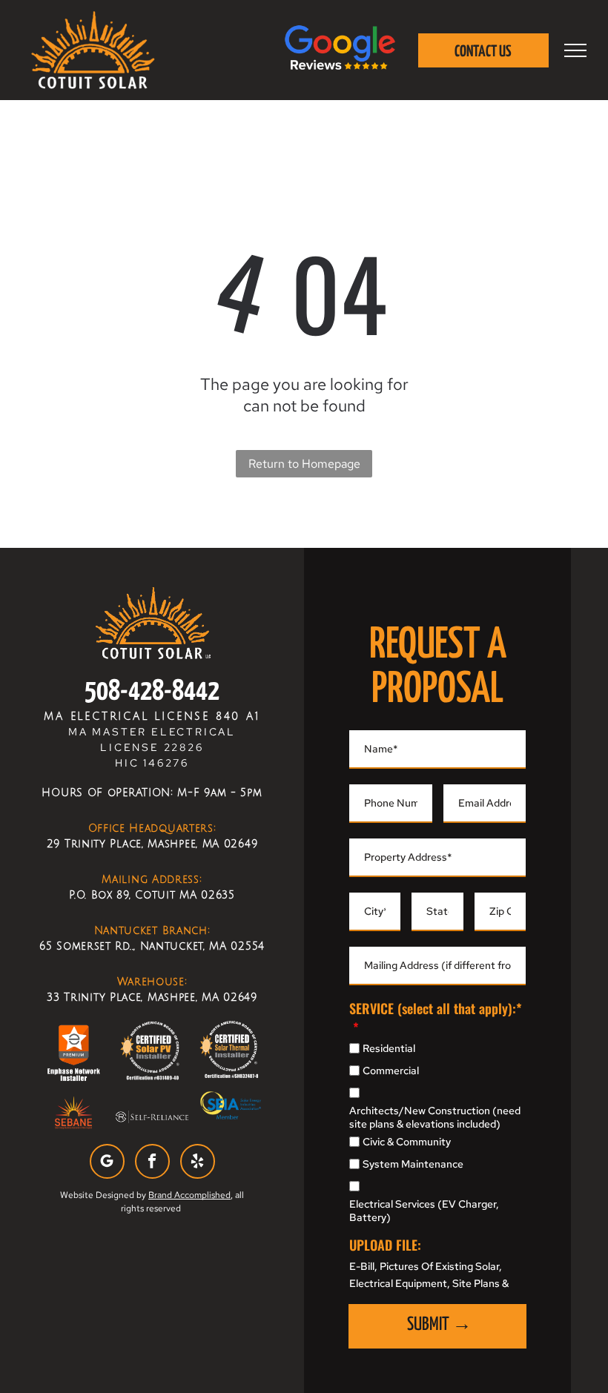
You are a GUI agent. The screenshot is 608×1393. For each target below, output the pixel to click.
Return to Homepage (304, 463)
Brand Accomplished (189, 1195)
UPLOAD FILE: (385, 1244)
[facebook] (152, 1163)
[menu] (575, 50)
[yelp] (197, 1163)
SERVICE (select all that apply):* (435, 1008)
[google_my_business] (107, 1163)
